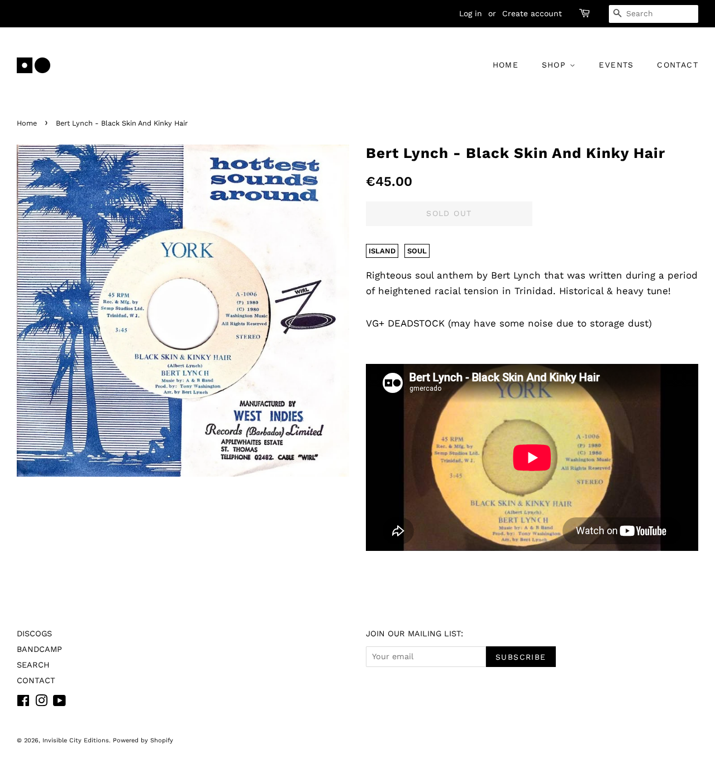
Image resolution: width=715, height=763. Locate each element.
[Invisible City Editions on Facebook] (23, 703)
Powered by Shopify (143, 740)
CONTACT (677, 64)
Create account (532, 13)
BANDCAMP (39, 649)
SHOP (556, 64)
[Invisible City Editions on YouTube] (59, 703)
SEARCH (33, 665)
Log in (470, 13)
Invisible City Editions (75, 740)
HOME (506, 64)
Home (27, 123)
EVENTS (616, 64)
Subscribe (520, 656)
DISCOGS (34, 634)
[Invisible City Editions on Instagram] (41, 703)
